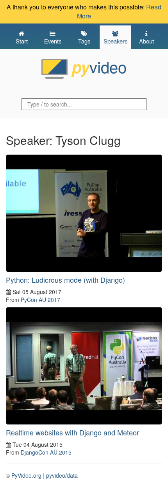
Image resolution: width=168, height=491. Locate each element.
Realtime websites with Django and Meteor (72, 432)
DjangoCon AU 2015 (46, 452)
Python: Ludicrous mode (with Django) (65, 279)
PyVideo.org (26, 475)
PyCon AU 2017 (40, 299)
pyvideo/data (62, 475)
